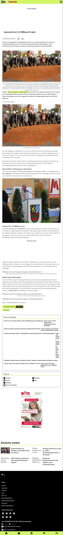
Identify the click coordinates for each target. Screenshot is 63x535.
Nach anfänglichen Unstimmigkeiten (18, 92)
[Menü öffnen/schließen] (61, 2)
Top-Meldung (6, 310)
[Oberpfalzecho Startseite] (3, 3)
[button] (57, 533)
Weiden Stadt (19, 306)
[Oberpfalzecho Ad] (12, 2)
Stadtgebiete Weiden (9, 306)
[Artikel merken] (22, 38)
